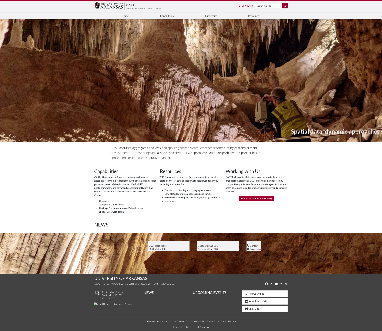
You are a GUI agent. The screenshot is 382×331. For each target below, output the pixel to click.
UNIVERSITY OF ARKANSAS (120, 278)
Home (125, 15)
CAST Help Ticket (157, 245)
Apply (106, 283)
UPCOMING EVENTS (210, 292)
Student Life (132, 283)
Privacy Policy (213, 321)
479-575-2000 (108, 298)
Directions (255, 249)
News (155, 283)
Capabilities (167, 15)
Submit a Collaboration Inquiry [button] (256, 198)
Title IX (189, 321)
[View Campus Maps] (97, 295)
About (98, 283)
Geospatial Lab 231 (207, 245)
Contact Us (226, 321)
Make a (255, 309)
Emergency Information (156, 321)
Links (247, 6)
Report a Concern (176, 321)
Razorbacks (167, 283)
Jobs (234, 321)
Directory (211, 15)
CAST (130, 5)
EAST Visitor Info (157, 249)
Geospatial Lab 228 (207, 249)
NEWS (149, 292)
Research (145, 283)
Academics (117, 283)
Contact (253, 245)
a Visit (258, 301)
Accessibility (199, 321)
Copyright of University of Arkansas (191, 326)
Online (256, 293)
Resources (254, 15)
